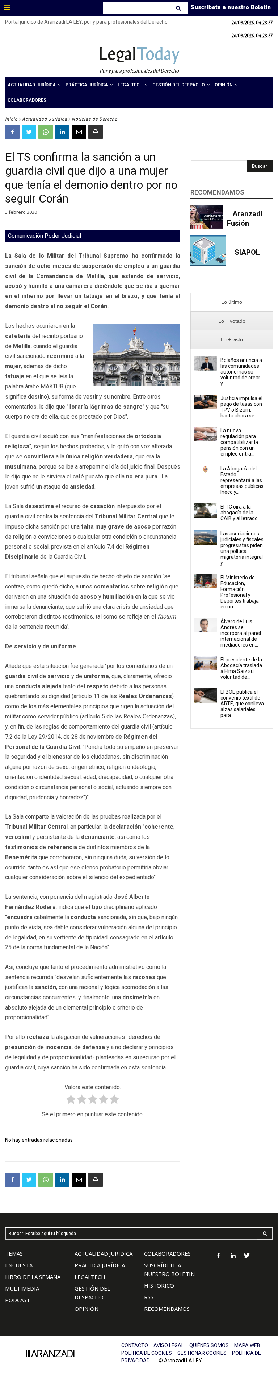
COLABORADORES (167, 1253)
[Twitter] (29, 132)
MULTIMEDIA (22, 1288)
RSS (148, 1297)
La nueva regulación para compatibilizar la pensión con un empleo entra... (239, 442)
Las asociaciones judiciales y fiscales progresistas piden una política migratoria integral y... (242, 548)
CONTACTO (134, 1345)
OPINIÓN (86, 1308)
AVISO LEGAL (168, 1345)
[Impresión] (95, 132)
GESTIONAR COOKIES (202, 1353)
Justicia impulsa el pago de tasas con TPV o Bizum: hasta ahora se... (241, 407)
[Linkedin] (62, 132)
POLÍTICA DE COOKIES (146, 1353)
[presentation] (231, 302)
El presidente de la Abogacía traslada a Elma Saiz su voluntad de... (241, 668)
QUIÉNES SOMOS (209, 1345)
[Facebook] (12, 132)
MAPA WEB (247, 1345)
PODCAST (17, 1300)
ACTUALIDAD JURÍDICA (103, 1253)
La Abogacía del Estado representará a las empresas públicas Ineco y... (242, 480)
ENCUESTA (19, 1265)
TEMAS (14, 1253)
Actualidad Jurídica (44, 119)
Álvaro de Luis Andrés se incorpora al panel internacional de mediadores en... (240, 633)
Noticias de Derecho (95, 119)
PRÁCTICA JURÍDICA (100, 1265)
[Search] (179, 8)
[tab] (231, 302)
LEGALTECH (90, 1276)
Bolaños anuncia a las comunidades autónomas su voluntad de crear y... (241, 371)
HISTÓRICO (159, 1285)
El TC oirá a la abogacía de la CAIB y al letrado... (240, 512)
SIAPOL (247, 252)
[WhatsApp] (45, 132)
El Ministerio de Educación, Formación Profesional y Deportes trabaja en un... (239, 592)
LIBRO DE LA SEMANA (32, 1276)
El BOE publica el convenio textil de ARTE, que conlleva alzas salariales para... (242, 703)
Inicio (11, 119)
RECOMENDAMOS (167, 1308)
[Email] (79, 132)
